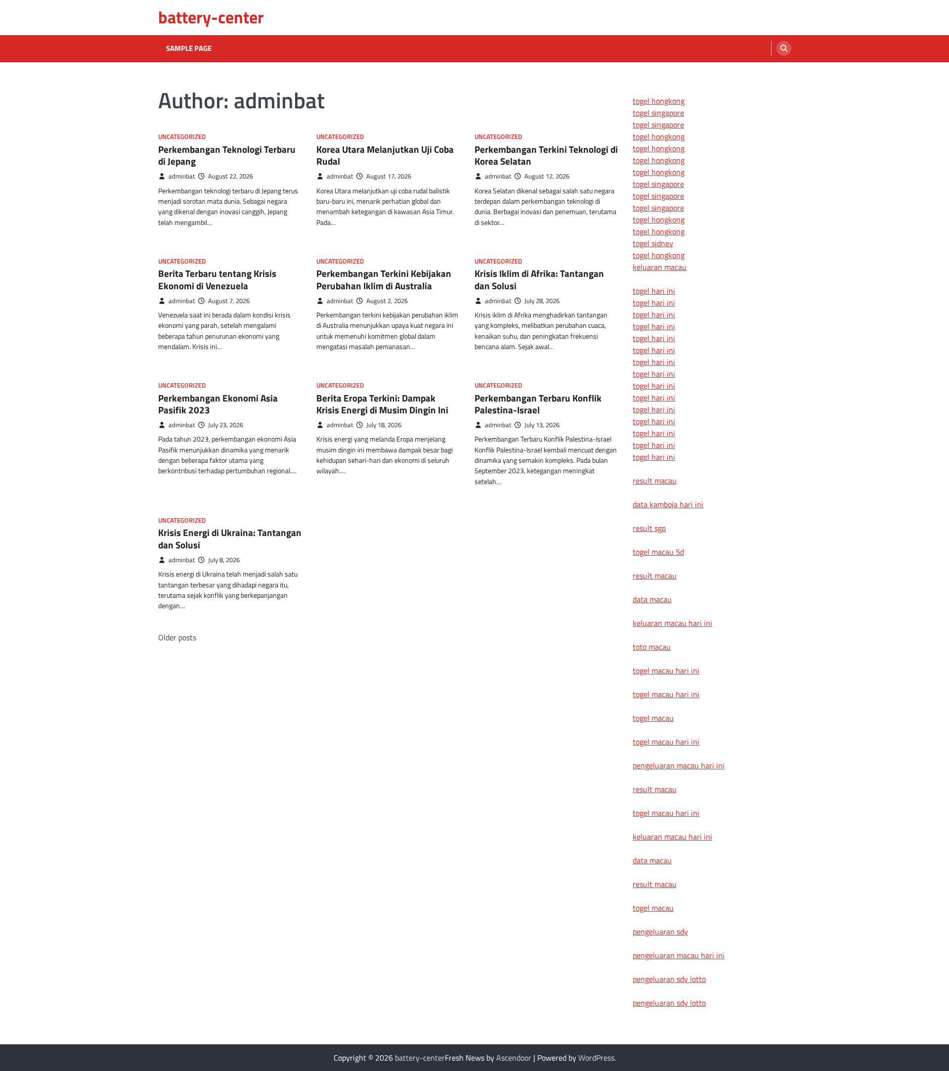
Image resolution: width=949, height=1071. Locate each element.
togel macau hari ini (666, 742)
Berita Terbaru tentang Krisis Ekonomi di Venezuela (217, 279)
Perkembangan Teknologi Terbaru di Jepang (227, 155)
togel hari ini (654, 445)
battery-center (211, 17)
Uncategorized (182, 136)
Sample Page (189, 48)
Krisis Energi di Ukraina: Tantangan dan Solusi (230, 538)
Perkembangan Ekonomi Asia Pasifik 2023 (218, 404)
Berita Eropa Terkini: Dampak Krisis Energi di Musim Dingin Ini (382, 404)
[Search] (783, 48)
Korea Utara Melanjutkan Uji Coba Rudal (385, 155)
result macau (655, 481)
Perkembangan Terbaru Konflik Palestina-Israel (538, 404)
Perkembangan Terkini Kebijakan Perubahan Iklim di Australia (383, 279)
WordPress (596, 1058)
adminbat (182, 176)
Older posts (177, 637)
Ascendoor (513, 1058)
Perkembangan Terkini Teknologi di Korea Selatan (546, 155)
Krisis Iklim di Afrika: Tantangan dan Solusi (539, 279)
